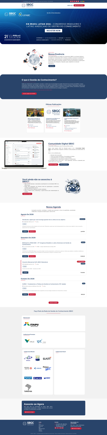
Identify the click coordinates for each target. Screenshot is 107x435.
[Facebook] (71, 1)
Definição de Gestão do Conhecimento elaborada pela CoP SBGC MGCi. (37, 90)
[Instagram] (73, 1)
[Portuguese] (82, 1)
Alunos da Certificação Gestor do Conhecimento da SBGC (71, 129)
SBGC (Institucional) (34, 126)
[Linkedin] (78, 1)
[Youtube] (76, 1)
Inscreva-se (32, 231)
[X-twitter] (74, 1)
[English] (81, 1)
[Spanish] (83, 1)
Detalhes (25, 231)
